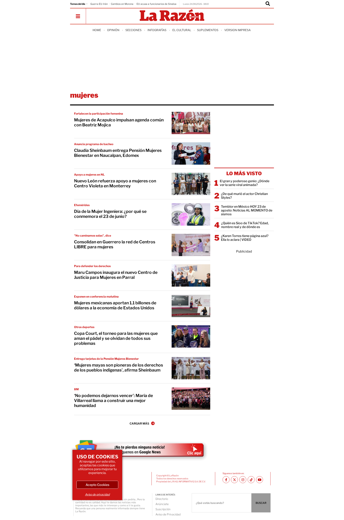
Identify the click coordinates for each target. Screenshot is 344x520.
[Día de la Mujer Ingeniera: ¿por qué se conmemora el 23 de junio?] (191, 214)
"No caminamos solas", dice (92, 235)
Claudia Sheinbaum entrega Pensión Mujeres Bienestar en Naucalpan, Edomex (118, 153)
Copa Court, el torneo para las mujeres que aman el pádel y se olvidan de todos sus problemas (116, 338)
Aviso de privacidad (97, 494)
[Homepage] (172, 15)
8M (76, 389)
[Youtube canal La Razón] (259, 479)
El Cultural (181, 30)
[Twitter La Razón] (234, 479)
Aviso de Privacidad (168, 514)
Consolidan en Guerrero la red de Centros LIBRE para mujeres (114, 244)
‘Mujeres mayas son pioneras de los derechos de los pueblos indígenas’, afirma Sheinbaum (118, 368)
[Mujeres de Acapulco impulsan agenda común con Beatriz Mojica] (191, 123)
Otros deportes (84, 327)
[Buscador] (268, 4)
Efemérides (82, 205)
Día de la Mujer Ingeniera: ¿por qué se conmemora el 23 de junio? (110, 214)
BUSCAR (261, 502)
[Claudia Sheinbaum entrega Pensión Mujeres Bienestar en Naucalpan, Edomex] (191, 153)
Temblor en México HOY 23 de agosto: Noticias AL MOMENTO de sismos (246, 210)
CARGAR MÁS (139, 423)
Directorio (161, 498)
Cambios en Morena (122, 3)
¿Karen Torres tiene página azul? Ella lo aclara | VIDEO (244, 238)
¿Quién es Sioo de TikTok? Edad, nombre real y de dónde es (245, 225)
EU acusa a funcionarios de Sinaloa (156, 3)
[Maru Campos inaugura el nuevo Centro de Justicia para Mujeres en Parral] (191, 275)
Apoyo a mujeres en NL (89, 174)
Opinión (113, 30)
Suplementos (207, 30)
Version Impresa (237, 30)
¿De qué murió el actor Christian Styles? (244, 196)
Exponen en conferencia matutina (96, 296)
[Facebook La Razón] (226, 479)
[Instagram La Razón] (242, 479)
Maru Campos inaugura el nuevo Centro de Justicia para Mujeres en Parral (115, 275)
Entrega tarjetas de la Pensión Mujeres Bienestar (106, 358)
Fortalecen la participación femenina (98, 113)
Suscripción (162, 509)
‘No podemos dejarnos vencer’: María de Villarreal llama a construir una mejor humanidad (113, 400)
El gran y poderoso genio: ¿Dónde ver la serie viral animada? (244, 183)
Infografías (157, 30)
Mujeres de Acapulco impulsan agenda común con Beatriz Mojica (119, 122)
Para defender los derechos (92, 266)
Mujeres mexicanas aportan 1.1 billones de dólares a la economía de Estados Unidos (115, 305)
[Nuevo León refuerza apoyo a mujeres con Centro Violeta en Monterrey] (191, 184)
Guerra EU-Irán (99, 3)
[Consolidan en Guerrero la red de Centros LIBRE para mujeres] (191, 245)
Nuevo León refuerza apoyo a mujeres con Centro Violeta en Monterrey (115, 183)
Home (97, 30)
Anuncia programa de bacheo (93, 144)
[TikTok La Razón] (251, 479)
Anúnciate (162, 504)
